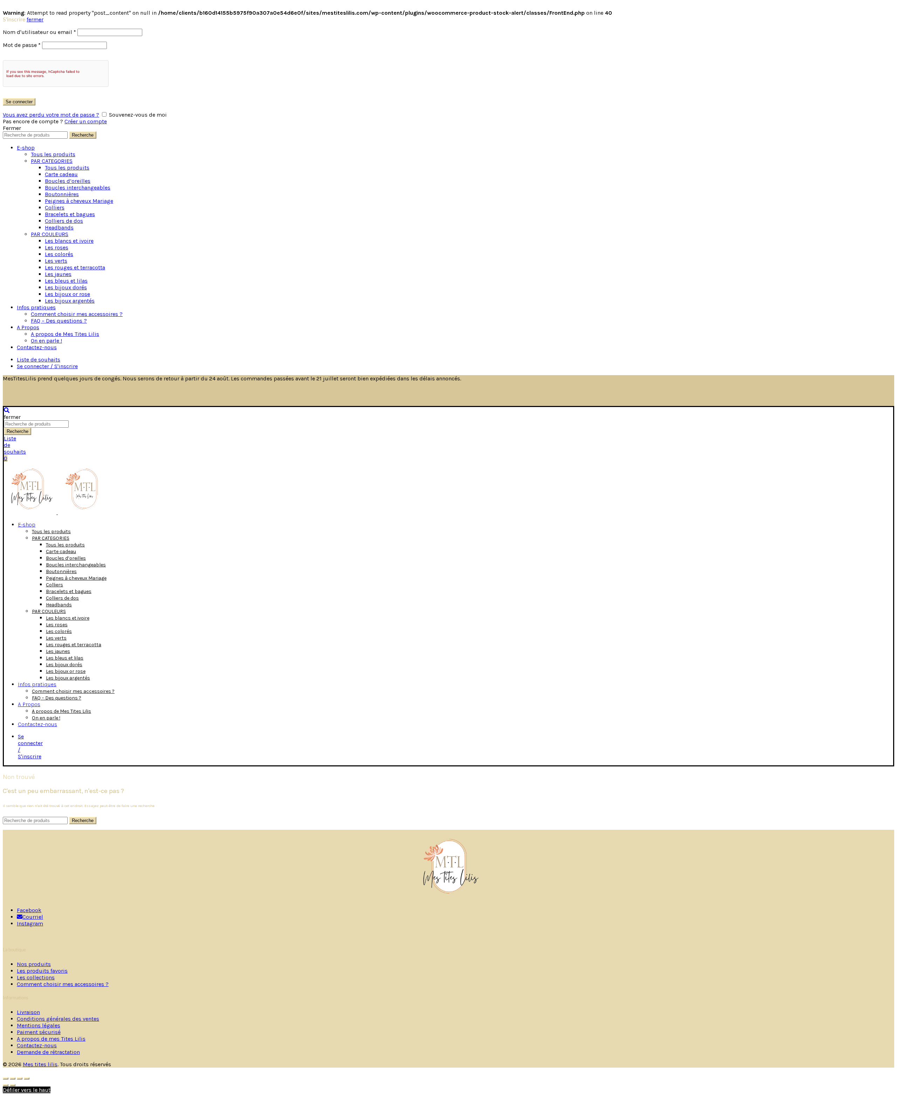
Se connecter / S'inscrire (47, 366)
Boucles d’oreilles (67, 181)
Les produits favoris (42, 970)
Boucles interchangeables (77, 187)
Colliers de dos (64, 221)
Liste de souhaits (38, 359)
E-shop (26, 147)
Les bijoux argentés (70, 300)
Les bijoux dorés (66, 287)
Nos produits (34, 964)
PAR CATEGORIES (52, 161)
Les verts (56, 260)
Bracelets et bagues (70, 214)
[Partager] (12, 1078)
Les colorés (59, 254)
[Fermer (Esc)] (5, 1078)
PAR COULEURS (49, 234)
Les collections (36, 977)
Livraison (28, 1012)
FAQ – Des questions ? (59, 320)
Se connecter (19, 101)
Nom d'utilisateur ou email (39, 32)
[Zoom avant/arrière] (26, 1078)
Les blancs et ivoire (69, 240)
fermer (35, 19)
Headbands (59, 227)
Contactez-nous (37, 347)
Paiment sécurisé (39, 1032)
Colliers (54, 207)
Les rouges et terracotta (75, 267)
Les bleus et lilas (66, 280)
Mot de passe (22, 45)
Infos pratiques (36, 307)
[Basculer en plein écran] (19, 1078)
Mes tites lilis (40, 1064)
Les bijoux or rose (67, 294)
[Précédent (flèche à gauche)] (5, 1085)
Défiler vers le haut (26, 1090)
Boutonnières (62, 194)
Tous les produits (53, 154)
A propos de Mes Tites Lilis (65, 334)
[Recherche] (6, 410)
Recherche (83, 135)
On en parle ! (46, 340)
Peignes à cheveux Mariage (79, 201)
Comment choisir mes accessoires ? (77, 314)
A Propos (28, 327)
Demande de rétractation (48, 1052)
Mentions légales (38, 1025)
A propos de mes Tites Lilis (51, 1038)
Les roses (56, 247)
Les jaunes (58, 274)
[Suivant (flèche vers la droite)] (12, 1085)
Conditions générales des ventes (58, 1018)
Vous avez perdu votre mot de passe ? (51, 114)
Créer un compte (85, 121)
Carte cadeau (61, 174)
